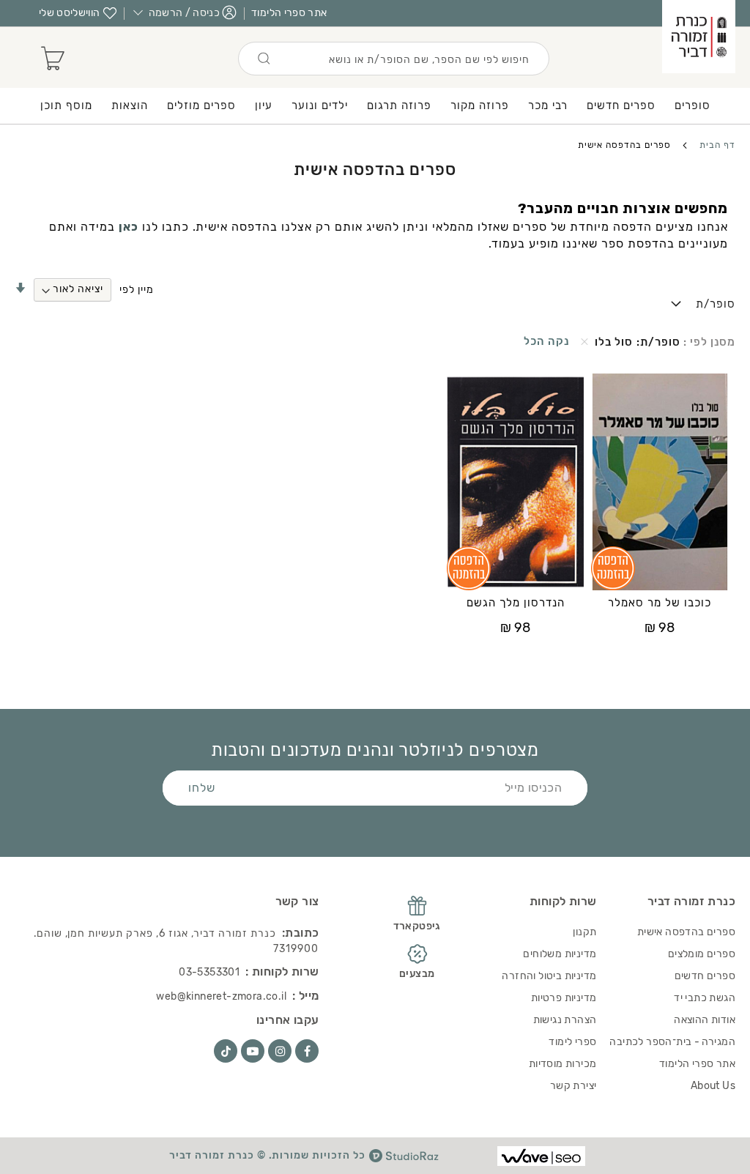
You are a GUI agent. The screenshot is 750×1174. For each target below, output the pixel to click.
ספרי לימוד (572, 1042)
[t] (225, 1051)
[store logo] (698, 36)
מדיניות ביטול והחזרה (549, 976)
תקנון (584, 932)
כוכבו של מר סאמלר (659, 602)
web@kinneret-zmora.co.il (221, 996)
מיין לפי (136, 289)
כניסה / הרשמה (184, 13)
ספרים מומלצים (701, 954)
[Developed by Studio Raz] (404, 1155)
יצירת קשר (573, 1086)
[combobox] (393, 58)
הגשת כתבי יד (704, 998)
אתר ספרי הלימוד (289, 13)
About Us (713, 1086)
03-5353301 (209, 972)
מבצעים (416, 973)
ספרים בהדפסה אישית (686, 932)
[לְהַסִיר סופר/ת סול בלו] (584, 342)
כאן (128, 227)
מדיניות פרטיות (564, 998)
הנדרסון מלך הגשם (516, 602)
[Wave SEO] (541, 1156)
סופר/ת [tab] (715, 304)
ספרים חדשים (705, 976)
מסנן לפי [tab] (711, 342)
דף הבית (716, 145)
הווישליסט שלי (69, 13)
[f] (307, 1051)
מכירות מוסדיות (563, 1064)
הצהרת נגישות (565, 1020)
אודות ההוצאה (704, 1020)
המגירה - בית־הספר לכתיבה (672, 1042)
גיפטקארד (417, 926)
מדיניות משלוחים (559, 954)
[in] (280, 1051)
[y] (252, 1051)
